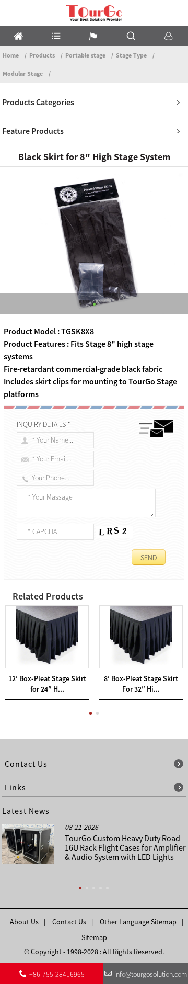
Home (11, 55)
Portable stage (85, 55)
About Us (24, 921)
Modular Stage (23, 73)
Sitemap (94, 937)
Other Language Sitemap (138, 921)
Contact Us (69, 921)
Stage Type (131, 55)
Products (42, 55)
